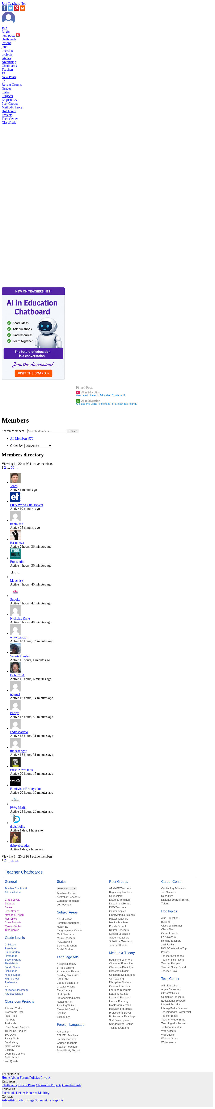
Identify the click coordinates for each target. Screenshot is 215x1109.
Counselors (115, 896)
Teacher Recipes (171, 963)
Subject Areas (67, 912)
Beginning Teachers (120, 892)
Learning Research (120, 997)
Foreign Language (70, 1024)
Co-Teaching (116, 978)
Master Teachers (118, 918)
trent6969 (16, 524)
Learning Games (118, 993)
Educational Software (173, 1000)
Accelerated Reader (68, 971)
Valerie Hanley (20, 656)
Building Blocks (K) (68, 975)
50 (12, 467)
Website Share (169, 1038)
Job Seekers (168, 892)
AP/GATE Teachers (120, 888)
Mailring (43, 1092)
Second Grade (13, 959)
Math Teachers (65, 934)
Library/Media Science (122, 914)
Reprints (57, 1100)
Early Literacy (64, 990)
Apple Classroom (171, 989)
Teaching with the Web (174, 1023)
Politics (165, 952)
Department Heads (120, 903)
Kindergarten (12, 952)
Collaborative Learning (122, 974)
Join (4, 28)
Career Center (13, 926)
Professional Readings (122, 1016)
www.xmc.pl (18, 637)
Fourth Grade (12, 967)
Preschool (10, 948)
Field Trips (11, 1015)
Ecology (9, 1049)
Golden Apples (117, 911)
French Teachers (66, 1039)
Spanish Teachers (67, 1046)
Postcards (10, 1023)
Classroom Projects (19, 1001)
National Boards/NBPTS (175, 899)
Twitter (20, 1092)
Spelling (61, 1013)
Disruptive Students (120, 982)
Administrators (13, 892)
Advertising (9, 1100)
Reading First (64, 1001)
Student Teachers (119, 937)
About (14, 1077)
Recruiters (167, 896)
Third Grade (11, 963)
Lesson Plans (26, 1085)
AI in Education (88, 392)
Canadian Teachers (68, 900)
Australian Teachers (68, 897)
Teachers (7, 71)
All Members (21, 438)
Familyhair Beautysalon (26, 788)
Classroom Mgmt (118, 971)
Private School (117, 926)
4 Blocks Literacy (66, 963)
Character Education (121, 963)
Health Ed (62, 926)
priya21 (15, 694)
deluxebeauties (20, 845)
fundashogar (18, 751)
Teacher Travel (169, 971)
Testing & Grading (119, 1027)
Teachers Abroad (66, 893)
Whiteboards (168, 1042)
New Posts (9, 79)
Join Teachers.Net (13, 3)
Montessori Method (120, 1005)
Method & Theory (14, 914)
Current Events (169, 933)
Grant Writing (12, 1046)
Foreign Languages (68, 922)
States (5, 92)
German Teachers (67, 1043)
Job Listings (26, 1100)
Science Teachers (67, 945)
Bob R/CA (17, 675)
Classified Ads (71, 1085)
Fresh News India (22, 770)
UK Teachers (64, 904)
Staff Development (119, 1020)
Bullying (165, 921)
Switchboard (12, 1057)
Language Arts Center (69, 930)
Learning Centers (15, 1053)
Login (6, 31)
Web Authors (168, 1031)
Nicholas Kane (20, 618)
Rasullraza (17, 543)
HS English (63, 994)
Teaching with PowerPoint (176, 1012)
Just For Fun (168, 944)
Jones (13, 486)
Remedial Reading (68, 1009)
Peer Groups (10, 103)
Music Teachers (66, 938)
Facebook (8, 1092)
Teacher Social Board (173, 967)
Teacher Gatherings (172, 955)
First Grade (11, 955)
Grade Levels (12, 899)
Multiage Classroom (16, 990)
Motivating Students (120, 1008)
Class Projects (13, 922)
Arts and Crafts (13, 1008)
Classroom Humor (171, 925)
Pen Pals (10, 1019)
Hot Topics (9, 111)
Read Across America (17, 1027)
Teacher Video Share (173, 1019)
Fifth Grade (11, 971)
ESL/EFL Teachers (67, 1035)
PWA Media (18, 807)
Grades (6, 88)
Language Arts (68, 957)
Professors (11, 982)
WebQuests (11, 1061)
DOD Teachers (117, 907)
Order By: (17, 445)
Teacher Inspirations (172, 959)
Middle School (13, 974)
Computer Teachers (172, 996)
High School (12, 978)
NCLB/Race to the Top (174, 948)
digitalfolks (17, 826)
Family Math (12, 1038)
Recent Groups (12, 84)
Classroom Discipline (121, 967)
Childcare (10, 944)
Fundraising (11, 1042)
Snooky (15, 599)
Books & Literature (67, 982)
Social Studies (65, 949)
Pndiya (14, 713)
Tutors (164, 903)
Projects (7, 115)
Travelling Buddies (15, 1031)
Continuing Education (173, 888)
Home (6, 1077)
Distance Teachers (119, 899)
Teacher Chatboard (16, 888)
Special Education (119, 933)
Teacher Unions (118, 945)
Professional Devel (120, 1012)
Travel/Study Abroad (68, 1050)
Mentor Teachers (118, 922)
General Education (120, 986)
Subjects (7, 96)
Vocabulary (63, 1016)
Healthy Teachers (171, 940)
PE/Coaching (64, 941)
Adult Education (14, 993)
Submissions (43, 1100)
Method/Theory (12, 107)
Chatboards (9, 65)
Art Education (64, 919)
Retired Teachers (119, 930)
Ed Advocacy (168, 937)
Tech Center (10, 118)
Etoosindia (17, 561)
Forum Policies (30, 1077)
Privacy (46, 1077)
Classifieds (9, 122)
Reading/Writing (66, 1005)
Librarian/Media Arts (68, 998)
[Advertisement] (19, 271)
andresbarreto (19, 732)
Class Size (167, 929)
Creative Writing (66, 986)
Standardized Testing (121, 1024)
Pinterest (31, 1092)
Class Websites (170, 993)
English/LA (9, 100)
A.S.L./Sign (63, 1031)
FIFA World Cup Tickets (26, 505)
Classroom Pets (14, 1012)
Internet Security (170, 1004)
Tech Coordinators (171, 1027)
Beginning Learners (120, 959)
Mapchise (16, 580)
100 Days (10, 1034)
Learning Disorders (120, 990)
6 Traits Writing (65, 967)
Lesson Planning (118, 1001)
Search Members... (14, 431)
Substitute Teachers (120, 941)
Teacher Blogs (169, 1015)
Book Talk (62, 979)
